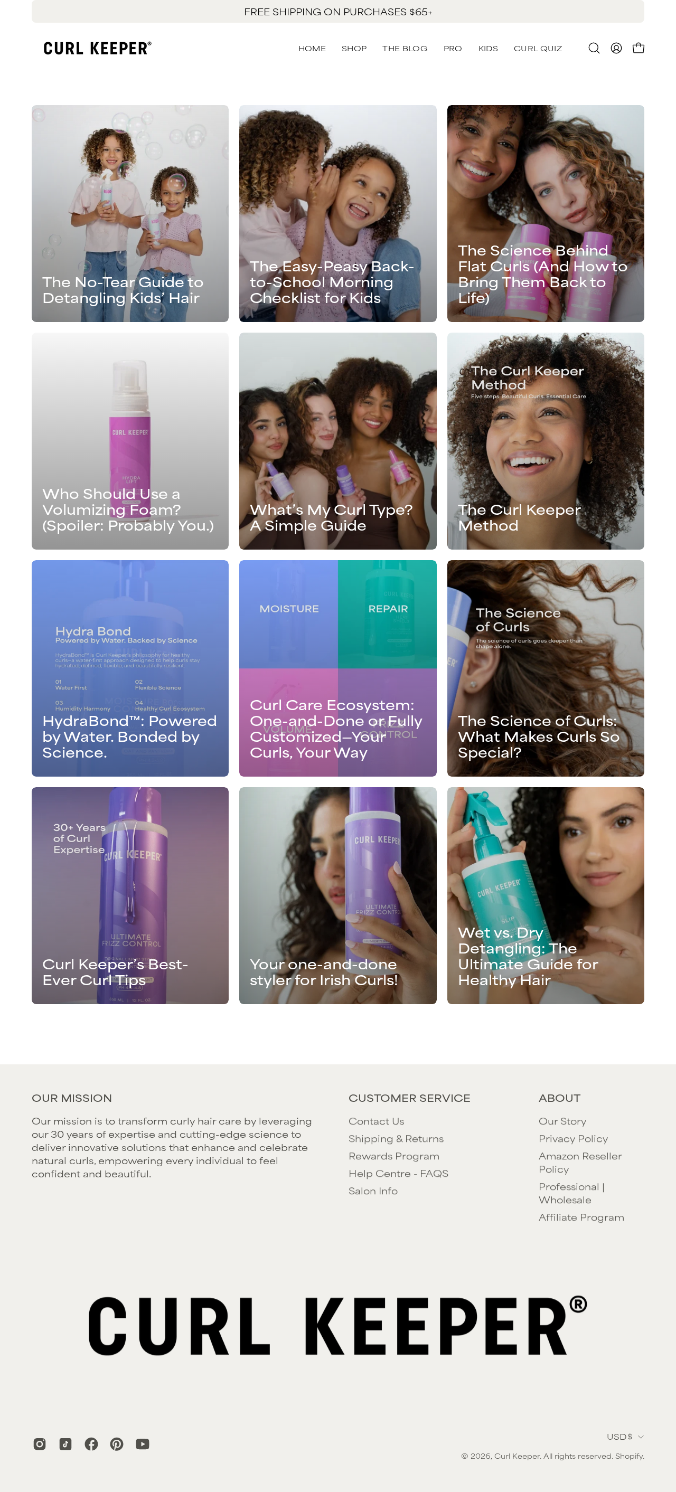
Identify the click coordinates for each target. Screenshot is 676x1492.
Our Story (562, 1120)
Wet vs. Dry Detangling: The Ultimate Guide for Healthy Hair (528, 955)
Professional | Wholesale (572, 1192)
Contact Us (376, 1120)
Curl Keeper (517, 1455)
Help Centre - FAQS (398, 1172)
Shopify (629, 1455)
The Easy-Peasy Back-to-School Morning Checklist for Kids (332, 281)
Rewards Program (394, 1155)
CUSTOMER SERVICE (410, 1097)
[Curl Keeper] (98, 48)
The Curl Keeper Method (519, 516)
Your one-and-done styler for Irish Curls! (324, 971)
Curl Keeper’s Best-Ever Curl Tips (115, 971)
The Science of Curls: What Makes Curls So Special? (539, 736)
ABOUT (559, 1097)
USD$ (620, 1436)
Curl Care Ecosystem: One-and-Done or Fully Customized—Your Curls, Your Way (336, 728)
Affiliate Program (581, 1216)
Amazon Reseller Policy (580, 1161)
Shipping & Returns (396, 1138)
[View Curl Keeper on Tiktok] (64, 1444)
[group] (338, 11)
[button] (538, 48)
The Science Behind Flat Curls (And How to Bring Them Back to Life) (543, 273)
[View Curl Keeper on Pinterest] (115, 1444)
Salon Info (373, 1190)
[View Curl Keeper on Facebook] (89, 1444)
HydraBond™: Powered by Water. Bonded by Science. (129, 736)
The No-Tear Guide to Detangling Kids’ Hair (123, 289)
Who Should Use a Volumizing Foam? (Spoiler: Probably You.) (128, 509)
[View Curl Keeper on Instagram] (38, 1444)
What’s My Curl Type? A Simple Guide (331, 516)
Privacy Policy (573, 1138)
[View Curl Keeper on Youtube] (141, 1444)
